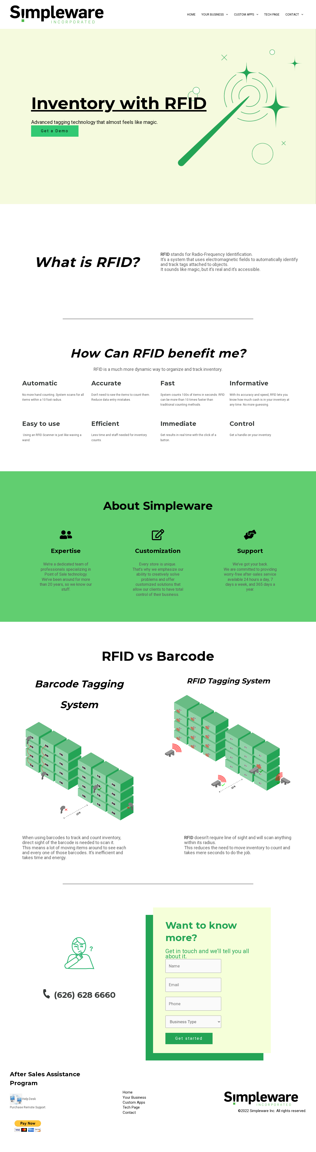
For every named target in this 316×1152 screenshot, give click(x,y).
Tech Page (271, 14)
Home (191, 14)
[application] (226, 14)
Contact (292, 14)
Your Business (212, 14)
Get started (189, 1038)
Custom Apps (244, 14)
